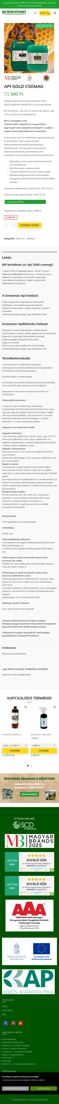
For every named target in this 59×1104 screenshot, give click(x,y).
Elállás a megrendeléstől (12, 1054)
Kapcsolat (6, 1061)
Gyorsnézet (25, 707)
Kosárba (15, 751)
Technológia (7, 1010)
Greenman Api (24, 271)
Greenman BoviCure (12, 734)
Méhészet (31, 238)
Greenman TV (8, 1058)
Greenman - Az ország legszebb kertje (19, 1064)
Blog (4, 1014)
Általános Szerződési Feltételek (16, 1045)
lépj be (22, 674)
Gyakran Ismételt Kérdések (14, 1048)
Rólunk (5, 1006)
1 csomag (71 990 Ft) (14, 202)
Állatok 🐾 (20, 238)
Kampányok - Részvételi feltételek (17, 1051)
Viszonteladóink (9, 1039)
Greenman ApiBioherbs (12, 274)
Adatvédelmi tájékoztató (12, 1042)
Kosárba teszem (30, 225)
